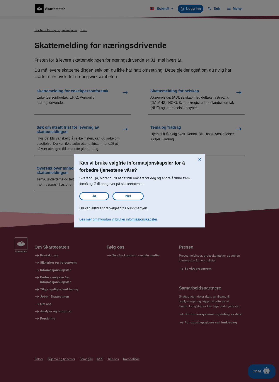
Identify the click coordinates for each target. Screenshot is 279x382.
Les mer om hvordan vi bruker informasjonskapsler (118, 219)
